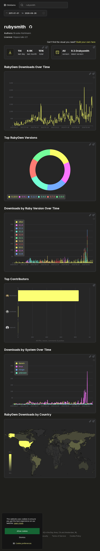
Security (44, 536)
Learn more (18, 523)
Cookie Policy (75, 536)
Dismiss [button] (22, 537)
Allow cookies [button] (22, 531)
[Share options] (43, 47)
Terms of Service (59, 536)
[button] (22, 543)
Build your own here (85, 42)
